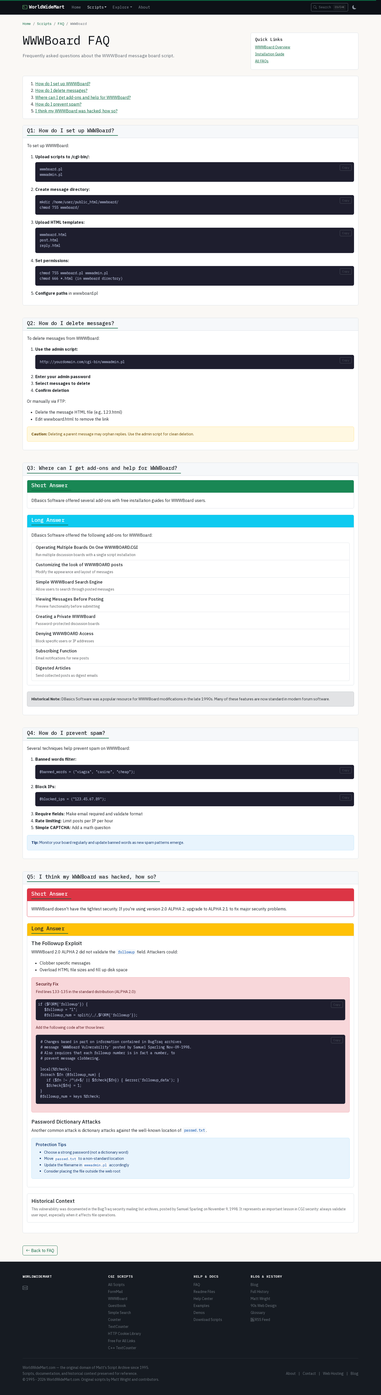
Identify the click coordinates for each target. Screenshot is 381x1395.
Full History (260, 1291)
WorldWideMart (46, 7)
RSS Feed (262, 1319)
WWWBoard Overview (272, 47)
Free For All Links (121, 1341)
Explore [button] (121, 7)
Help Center (203, 1298)
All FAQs (262, 61)
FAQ (61, 23)
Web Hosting (333, 1373)
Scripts (44, 23)
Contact (309, 1373)
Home (76, 7)
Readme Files (204, 1291)
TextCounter (118, 1326)
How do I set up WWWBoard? (62, 83)
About (144, 7)
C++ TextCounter (122, 1348)
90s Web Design (264, 1305)
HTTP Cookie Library (124, 1333)
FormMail (115, 1291)
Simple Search (119, 1312)
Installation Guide (269, 54)
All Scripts (116, 1284)
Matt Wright (260, 1298)
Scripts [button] (95, 7)
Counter (114, 1319)
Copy (345, 167)
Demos (199, 1312)
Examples (201, 1305)
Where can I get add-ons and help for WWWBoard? (83, 97)
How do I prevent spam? (58, 104)
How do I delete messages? (61, 90)
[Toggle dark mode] (354, 7)
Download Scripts (208, 1319)
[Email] (25, 1287)
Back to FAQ (42, 1250)
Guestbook (117, 1305)
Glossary (258, 1312)
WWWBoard (117, 1298)
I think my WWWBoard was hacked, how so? (76, 110)
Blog (254, 1284)
